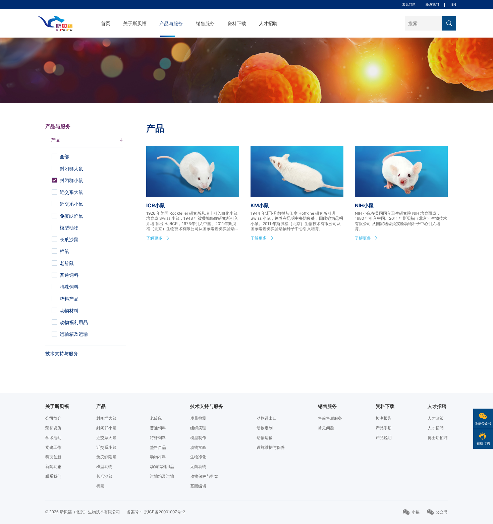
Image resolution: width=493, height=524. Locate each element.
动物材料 (158, 456)
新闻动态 (53, 466)
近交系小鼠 (106, 447)
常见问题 (409, 4)
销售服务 (205, 23)
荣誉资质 (53, 427)
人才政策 (436, 418)
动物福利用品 (162, 466)
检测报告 (384, 418)
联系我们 (432, 4)
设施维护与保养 (271, 447)
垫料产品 (158, 447)
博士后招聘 (438, 437)
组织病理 (198, 427)
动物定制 (265, 427)
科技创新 (53, 456)
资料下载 (236, 23)
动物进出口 (267, 418)
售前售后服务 (330, 418)
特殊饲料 (158, 437)
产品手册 (384, 427)
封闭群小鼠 (106, 427)
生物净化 (198, 456)
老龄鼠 (156, 418)
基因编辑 (198, 485)
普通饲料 (158, 427)
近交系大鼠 (106, 437)
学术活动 (53, 437)
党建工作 (53, 447)
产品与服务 (171, 23)
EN (453, 4)
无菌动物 (198, 466)
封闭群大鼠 (106, 418)
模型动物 (104, 466)
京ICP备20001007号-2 (164, 511)
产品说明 (384, 437)
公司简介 (53, 418)
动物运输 (265, 437)
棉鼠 (100, 485)
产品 (101, 406)
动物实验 (198, 447)
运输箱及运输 (162, 476)
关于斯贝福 (135, 23)
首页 (105, 23)
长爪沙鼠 (104, 476)
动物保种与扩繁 (204, 476)
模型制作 (198, 437)
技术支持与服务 (61, 354)
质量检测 (198, 418)
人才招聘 (268, 23)
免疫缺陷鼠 (106, 456)
